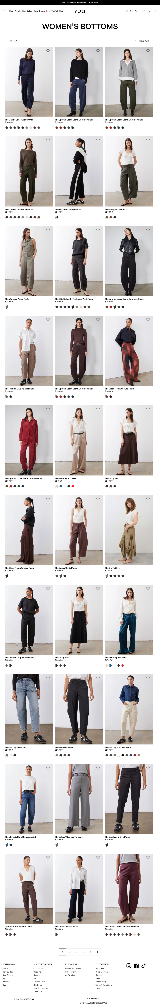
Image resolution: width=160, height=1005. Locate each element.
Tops (4, 978)
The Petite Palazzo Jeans (66, 927)
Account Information (72, 968)
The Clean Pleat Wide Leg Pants (119, 389)
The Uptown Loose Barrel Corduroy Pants (74, 120)
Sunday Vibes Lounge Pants (68, 209)
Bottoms (6, 982)
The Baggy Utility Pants (116, 209)
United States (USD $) (22, 999)
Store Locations (102, 972)
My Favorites (69, 975)
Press (98, 978)
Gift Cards (38, 985)
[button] (155, 11)
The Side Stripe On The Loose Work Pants (74, 299)
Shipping (37, 972)
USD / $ (128, 11)
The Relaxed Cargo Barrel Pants (19, 389)
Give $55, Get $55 (41, 988)
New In (5, 968)
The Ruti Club (39, 982)
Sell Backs (38, 992)
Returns (37, 975)
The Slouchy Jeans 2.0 (15, 747)
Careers (99, 975)
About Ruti (100, 968)
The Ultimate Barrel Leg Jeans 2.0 (20, 837)
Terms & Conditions (104, 985)
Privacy (99, 988)
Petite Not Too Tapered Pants (18, 927)
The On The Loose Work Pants (19, 120)
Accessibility (101, 982)
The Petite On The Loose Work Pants (122, 927)
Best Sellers (7, 975)
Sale (4, 985)
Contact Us (38, 968)
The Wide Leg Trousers (65, 478)
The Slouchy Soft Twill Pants (118, 747)
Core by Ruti (7, 972)
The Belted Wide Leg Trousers (68, 837)
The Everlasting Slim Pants (117, 837)
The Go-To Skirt (112, 568)
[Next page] (97, 951)
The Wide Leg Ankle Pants (17, 299)
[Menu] (5, 11)
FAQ (35, 978)
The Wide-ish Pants (64, 747)
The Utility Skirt (112, 478)
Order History (70, 972)
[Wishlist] (48, 51)
